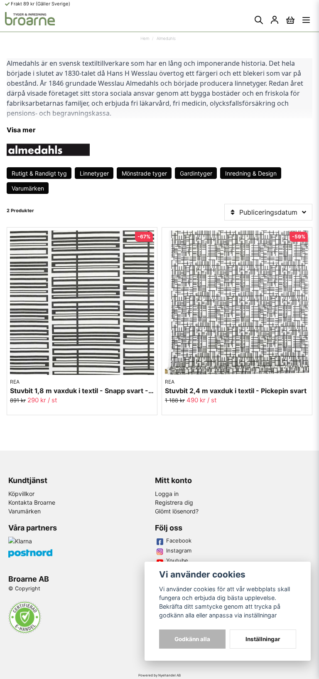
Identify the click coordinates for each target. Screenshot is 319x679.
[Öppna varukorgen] (290, 20)
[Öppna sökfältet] (259, 20)
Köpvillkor (21, 493)
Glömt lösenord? (177, 511)
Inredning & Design (251, 173)
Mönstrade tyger (144, 173)
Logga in (167, 493)
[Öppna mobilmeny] (306, 20)
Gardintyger (196, 173)
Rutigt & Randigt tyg (39, 173)
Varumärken (28, 188)
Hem (144, 38)
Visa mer (21, 130)
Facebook (178, 540)
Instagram (178, 550)
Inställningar (262, 639)
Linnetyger (94, 173)
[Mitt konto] (274, 20)
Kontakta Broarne (31, 502)
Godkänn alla (192, 639)
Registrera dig (174, 502)
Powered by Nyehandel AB (159, 675)
